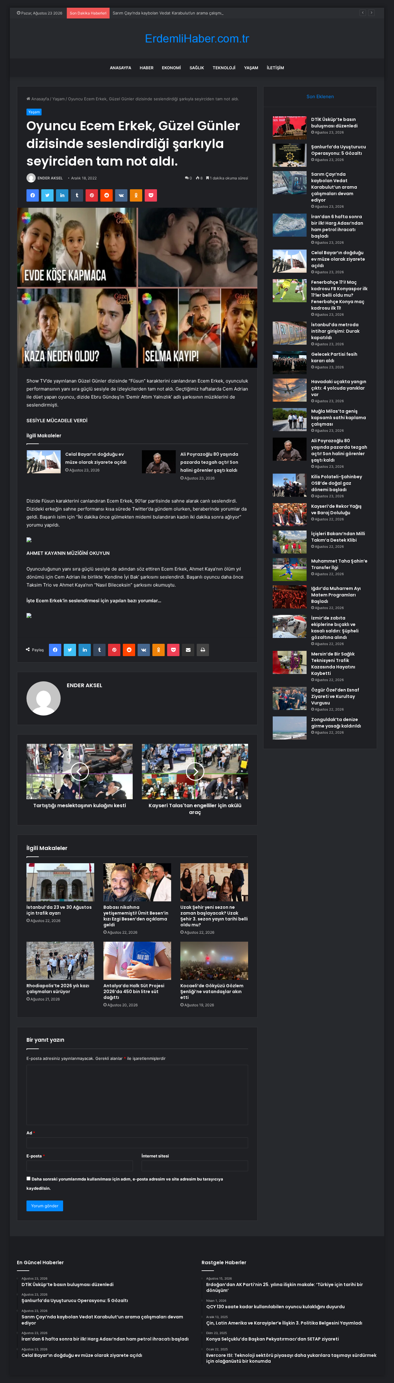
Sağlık (197, 67)
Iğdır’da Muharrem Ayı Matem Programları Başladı (336, 594)
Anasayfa (120, 67)
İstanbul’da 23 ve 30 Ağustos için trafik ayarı (59, 910)
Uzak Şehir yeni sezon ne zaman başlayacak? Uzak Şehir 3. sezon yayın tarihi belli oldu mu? (214, 916)
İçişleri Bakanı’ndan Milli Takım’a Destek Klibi (338, 537)
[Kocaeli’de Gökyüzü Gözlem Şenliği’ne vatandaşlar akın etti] (214, 961)
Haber (146, 67)
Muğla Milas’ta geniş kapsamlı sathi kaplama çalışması (338, 417)
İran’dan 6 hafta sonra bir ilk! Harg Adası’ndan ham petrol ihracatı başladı (337, 226)
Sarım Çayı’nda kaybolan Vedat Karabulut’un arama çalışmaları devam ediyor (184, 12)
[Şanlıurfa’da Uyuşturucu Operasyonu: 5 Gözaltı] (290, 155)
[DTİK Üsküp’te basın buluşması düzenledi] (290, 127)
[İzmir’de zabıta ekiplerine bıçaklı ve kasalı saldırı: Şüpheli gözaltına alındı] (290, 626)
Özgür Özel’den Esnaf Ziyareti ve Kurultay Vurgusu (335, 696)
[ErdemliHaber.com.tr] (197, 38)
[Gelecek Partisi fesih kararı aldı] (290, 362)
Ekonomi (171, 67)
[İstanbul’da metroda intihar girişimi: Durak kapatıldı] (290, 333)
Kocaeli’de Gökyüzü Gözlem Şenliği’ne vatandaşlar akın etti (211, 991)
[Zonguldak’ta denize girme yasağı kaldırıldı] (290, 728)
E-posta (35, 1155)
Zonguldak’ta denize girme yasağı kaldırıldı (336, 722)
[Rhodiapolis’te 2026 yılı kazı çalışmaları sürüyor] (60, 961)
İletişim (275, 67)
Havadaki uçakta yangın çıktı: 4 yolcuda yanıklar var (338, 388)
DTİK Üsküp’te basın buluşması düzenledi (334, 122)
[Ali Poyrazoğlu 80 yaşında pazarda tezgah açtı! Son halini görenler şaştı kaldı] (159, 461)
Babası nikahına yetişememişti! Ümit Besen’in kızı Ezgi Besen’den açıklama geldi (135, 916)
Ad (30, 1132)
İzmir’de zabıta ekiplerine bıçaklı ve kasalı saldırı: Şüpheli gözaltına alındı (335, 627)
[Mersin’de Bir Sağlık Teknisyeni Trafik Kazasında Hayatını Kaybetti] (290, 662)
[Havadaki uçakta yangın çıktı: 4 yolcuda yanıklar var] (290, 390)
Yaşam (251, 67)
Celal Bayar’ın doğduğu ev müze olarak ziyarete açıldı (338, 259)
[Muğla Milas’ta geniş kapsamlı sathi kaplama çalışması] (290, 419)
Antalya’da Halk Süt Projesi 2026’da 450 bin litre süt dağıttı (133, 991)
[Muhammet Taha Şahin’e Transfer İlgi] (290, 569)
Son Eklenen (320, 96)
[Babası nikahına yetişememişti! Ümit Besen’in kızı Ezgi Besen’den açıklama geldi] (137, 882)
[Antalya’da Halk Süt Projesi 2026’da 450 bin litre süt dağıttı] (137, 961)
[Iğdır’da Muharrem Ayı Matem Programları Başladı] (290, 596)
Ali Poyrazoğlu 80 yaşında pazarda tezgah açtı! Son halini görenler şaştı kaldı (209, 462)
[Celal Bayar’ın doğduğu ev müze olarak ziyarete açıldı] (44, 461)
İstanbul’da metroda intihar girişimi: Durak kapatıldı (335, 331)
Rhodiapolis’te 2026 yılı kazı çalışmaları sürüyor (57, 989)
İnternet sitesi (155, 1155)
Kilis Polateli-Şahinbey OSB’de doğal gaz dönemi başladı (336, 483)
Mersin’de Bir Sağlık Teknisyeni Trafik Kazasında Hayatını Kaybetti (333, 663)
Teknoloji (224, 67)
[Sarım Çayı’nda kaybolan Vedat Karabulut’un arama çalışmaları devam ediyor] (290, 182)
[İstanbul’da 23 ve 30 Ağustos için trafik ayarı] (60, 882)
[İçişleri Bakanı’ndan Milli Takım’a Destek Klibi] (290, 542)
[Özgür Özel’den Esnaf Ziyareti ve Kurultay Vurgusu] (290, 698)
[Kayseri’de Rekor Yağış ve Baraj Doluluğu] (290, 514)
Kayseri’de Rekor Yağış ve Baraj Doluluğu (336, 509)
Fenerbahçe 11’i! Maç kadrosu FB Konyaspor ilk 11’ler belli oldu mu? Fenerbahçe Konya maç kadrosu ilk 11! (339, 295)
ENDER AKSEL (50, 178)
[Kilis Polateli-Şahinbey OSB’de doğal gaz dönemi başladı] (290, 485)
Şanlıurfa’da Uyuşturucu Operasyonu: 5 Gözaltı (338, 150)
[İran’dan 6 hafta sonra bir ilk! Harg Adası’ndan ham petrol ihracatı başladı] (290, 225)
